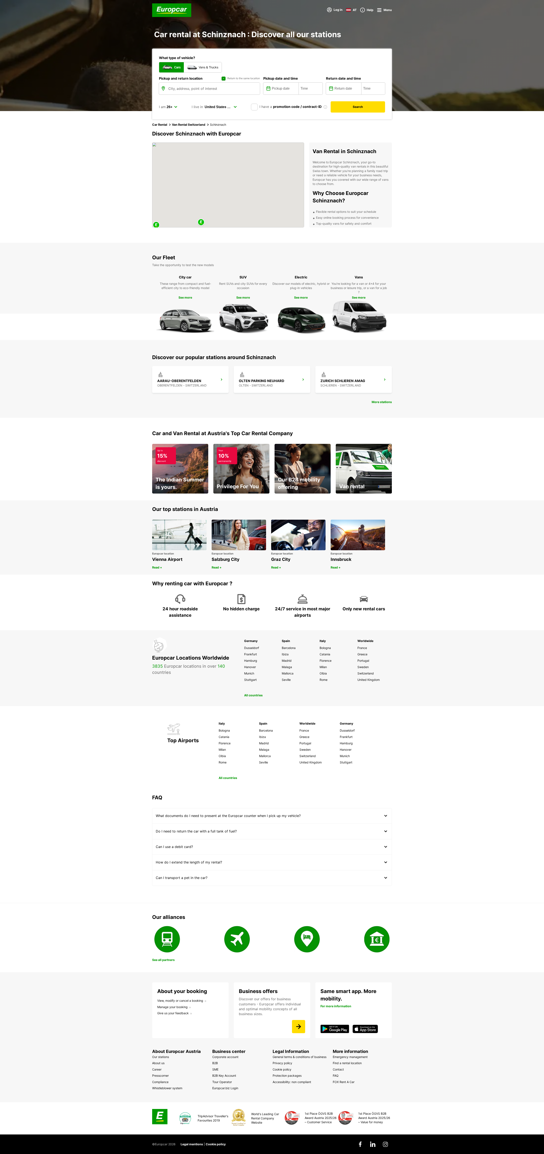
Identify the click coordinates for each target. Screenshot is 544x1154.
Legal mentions (192, 1144)
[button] (201, 222)
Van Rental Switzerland (188, 124)
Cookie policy (216, 1144)
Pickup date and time (280, 78)
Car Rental (159, 124)
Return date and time (343, 78)
